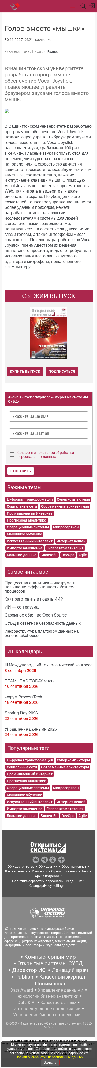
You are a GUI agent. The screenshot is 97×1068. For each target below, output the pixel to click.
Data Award (21, 990)
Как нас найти (16, 871)
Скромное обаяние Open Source (36, 615)
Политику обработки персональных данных (49, 1057)
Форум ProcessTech (23, 697)
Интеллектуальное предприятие (46, 1008)
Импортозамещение (24, 548)
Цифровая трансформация (30, 499)
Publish (24, 977)
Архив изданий (47, 876)
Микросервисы (66, 527)
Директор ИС (29, 970)
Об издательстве (21, 867)
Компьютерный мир (50, 957)
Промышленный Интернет (30, 513)
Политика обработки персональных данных (47, 881)
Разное (52, 52)
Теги (84, 871)
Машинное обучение (24, 534)
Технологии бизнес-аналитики (47, 996)
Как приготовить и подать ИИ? (34, 599)
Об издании (48, 867)
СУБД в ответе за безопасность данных (43, 623)
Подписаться (62, 371)
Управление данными (60, 990)
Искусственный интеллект (30, 541)
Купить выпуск (25, 371)
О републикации (64, 871)
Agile (82, 555)
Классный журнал (62, 977)
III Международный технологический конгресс (48, 665)
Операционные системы (28, 527)
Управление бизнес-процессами (47, 1014)
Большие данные (21, 555)
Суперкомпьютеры (73, 499)
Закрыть (50, 1062)
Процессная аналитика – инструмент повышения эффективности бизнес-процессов (40, 587)
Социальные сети (22, 506)
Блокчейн (49, 555)
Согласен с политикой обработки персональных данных (45, 454)
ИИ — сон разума (22, 607)
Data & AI (27, 1002)
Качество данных (58, 1002)
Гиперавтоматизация (65, 548)
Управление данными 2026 (31, 729)
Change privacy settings (46, 886)
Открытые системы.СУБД (50, 963)
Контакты (39, 871)
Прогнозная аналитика (26, 520)
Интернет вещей (71, 541)
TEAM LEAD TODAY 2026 (29, 681)
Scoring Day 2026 (21, 713)
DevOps (68, 555)
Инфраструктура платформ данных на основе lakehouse (42, 633)
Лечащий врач (70, 970)
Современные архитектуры (65, 506)
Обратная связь (74, 867)
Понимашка (50, 983)
